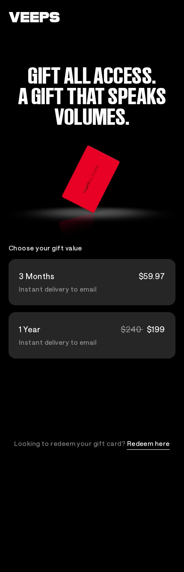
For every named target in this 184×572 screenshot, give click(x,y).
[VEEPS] (34, 17)
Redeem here (148, 443)
